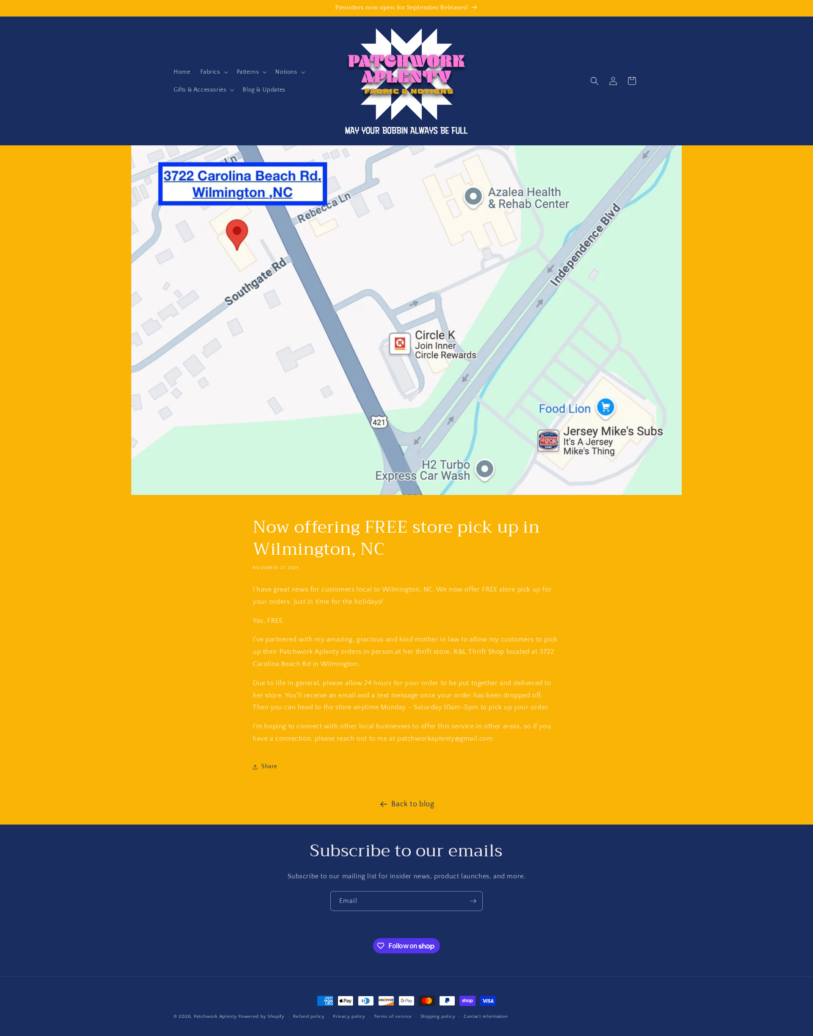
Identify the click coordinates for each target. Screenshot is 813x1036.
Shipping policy (438, 1016)
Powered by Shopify (261, 1016)
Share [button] (269, 766)
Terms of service (393, 1016)
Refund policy (309, 1016)
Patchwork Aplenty (215, 1016)
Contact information (486, 1016)
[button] (213, 72)
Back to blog (412, 804)
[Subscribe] (473, 901)
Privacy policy (349, 1016)
